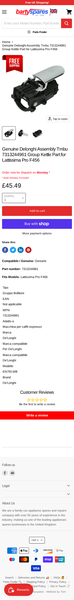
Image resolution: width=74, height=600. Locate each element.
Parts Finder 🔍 (12, 581)
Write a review (37, 415)
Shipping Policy (35, 581)
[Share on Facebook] (5, 250)
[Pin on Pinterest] (28, 250)
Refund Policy (37, 586)
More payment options (37, 233)
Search (9, 577)
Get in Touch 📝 (60, 586)
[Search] (66, 23)
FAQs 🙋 (59, 577)
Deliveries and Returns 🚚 (33, 577)
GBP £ (35, 540)
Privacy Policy (58, 581)
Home (6, 42)
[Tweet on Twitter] (13, 250)
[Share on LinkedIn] (20, 250)
